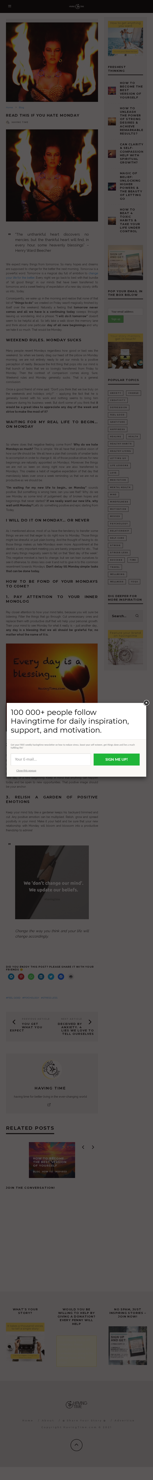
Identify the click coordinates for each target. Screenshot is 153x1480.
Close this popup (26, 770)
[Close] (146, 703)
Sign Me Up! (116, 760)
